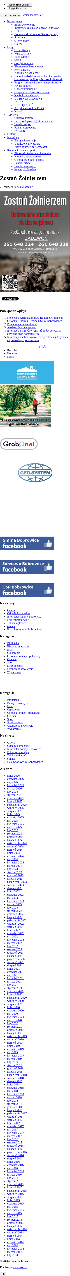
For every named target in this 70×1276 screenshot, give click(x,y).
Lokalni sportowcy (25, 166)
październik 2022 (17, 920)
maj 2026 (12, 782)
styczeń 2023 (14, 910)
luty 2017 (12, 1139)
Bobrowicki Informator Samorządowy (36, 34)
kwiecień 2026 (15, 785)
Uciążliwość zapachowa (28, 98)
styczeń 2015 (14, 1219)
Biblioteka (13, 643)
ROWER (19, 130)
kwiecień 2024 (15, 862)
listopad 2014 (14, 1226)
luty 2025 (12, 830)
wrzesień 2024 (15, 846)
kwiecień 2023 (15, 901)
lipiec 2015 (13, 1200)
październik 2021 (17, 959)
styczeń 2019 (14, 1065)
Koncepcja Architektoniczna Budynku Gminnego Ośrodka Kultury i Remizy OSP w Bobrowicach (35, 319)
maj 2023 (12, 897)
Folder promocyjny (25, 127)
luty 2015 (12, 1216)
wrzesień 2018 (15, 1078)
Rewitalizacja (22, 69)
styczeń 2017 (14, 1142)
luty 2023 (12, 907)
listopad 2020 (14, 994)
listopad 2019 (14, 1033)
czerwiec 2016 (15, 1164)
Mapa (10, 356)
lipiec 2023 (13, 891)
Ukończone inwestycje (27, 143)
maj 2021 (12, 975)
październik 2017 (17, 1113)
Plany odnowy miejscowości (30, 146)
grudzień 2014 (15, 1222)
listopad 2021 (14, 955)
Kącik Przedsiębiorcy (26, 95)
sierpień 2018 (14, 1081)
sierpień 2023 (14, 888)
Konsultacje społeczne (27, 72)
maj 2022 (12, 936)
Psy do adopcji (22, 85)
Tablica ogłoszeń (16, 623)
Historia (18, 31)
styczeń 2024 (14, 872)
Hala (10, 649)
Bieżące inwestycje (25, 140)
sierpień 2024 (14, 849)
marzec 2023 (14, 904)
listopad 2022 (14, 917)
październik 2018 (17, 1074)
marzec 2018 (14, 1097)
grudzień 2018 (15, 1068)
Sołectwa (19, 37)
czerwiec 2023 (15, 894)
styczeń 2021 (14, 987)
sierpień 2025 (14, 811)
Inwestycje (13, 137)
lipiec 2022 (13, 930)
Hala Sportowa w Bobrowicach (25, 629)
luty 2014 (12, 1255)
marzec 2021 (14, 981)
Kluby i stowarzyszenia (27, 156)
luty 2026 (12, 791)
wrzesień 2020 (15, 1000)
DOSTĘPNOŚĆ (23, 105)
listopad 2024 (14, 839)
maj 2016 (12, 1168)
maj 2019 (12, 1052)
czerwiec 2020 (15, 1010)
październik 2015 (17, 1190)
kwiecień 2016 (15, 1171)
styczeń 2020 (14, 1026)
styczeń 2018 (14, 1103)
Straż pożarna (15, 665)
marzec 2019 (14, 1058)
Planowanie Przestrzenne (28, 66)
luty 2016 (12, 1177)
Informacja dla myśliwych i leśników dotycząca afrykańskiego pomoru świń (34, 332)
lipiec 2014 (13, 1238)
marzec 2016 (14, 1174)
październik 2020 (17, 997)
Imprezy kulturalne (25, 169)
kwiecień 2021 (15, 978)
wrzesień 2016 (15, 1155)
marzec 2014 (14, 1251)
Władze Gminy (23, 53)
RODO (18, 101)
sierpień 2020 (14, 1004)
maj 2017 (12, 1129)
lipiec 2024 (13, 852)
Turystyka (12, 114)
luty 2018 (12, 1100)
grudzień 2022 (15, 913)
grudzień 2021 (15, 952)
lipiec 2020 (13, 1007)
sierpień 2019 (14, 1042)
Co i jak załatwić (23, 63)
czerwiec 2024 (15, 856)
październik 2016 (17, 1152)
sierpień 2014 (14, 1235)
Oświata (12, 659)
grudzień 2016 (15, 1145)
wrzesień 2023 (15, 885)
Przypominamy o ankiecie (22, 324)
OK (3, 1274)
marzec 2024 (14, 865)
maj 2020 (12, 1013)
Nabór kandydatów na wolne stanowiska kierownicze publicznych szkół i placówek (38, 78)
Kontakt (19, 111)
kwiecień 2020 (15, 1016)
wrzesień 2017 (15, 1116)
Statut (17, 59)
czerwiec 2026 (15, 778)
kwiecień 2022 (15, 939)
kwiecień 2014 (15, 1248)
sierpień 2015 (14, 1197)
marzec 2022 (14, 942)
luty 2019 (12, 1061)
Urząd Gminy (22, 50)
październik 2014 (17, 1229)
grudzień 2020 (15, 991)
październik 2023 (17, 881)
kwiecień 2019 (15, 1055)
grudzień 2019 (15, 1029)
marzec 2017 (14, 1135)
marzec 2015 (14, 1213)
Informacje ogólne (24, 24)
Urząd (10, 47)
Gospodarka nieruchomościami (32, 92)
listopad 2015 (14, 1187)
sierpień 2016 (14, 1158)
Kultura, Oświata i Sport (21, 150)
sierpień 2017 (14, 1119)
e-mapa (11, 626)
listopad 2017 (14, 1110)
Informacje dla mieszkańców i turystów (36, 27)
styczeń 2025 (14, 833)
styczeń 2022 (14, 949)
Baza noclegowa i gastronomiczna (33, 121)
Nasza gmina (14, 21)
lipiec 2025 (13, 814)
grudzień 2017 (15, 1107)
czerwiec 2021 (15, 971)
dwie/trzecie (20, 1267)
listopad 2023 (14, 878)
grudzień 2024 (15, 836)
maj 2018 (12, 1090)
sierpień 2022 (14, 926)
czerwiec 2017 (15, 1126)
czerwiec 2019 (15, 1049)
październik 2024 (17, 843)
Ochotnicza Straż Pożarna (29, 159)
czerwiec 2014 (15, 1242)
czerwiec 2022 (15, 933)
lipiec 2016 (13, 1161)
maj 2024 (12, 859)
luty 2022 (12, 946)
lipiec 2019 (13, 1045)
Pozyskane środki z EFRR (29, 108)
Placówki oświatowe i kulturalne (32, 153)
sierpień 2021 (14, 965)
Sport (10, 662)
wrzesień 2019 (15, 1039)
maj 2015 (12, 1206)
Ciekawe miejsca (24, 117)
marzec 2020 (14, 1020)
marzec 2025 (14, 827)
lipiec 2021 (13, 968)
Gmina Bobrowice (32, 14)
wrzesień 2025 (15, 807)
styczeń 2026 (14, 794)
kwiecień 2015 (15, 1209)
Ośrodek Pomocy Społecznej (23, 656)
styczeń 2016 (14, 1181)
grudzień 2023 (15, 875)
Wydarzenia (14, 672)
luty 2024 (12, 868)
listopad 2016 (14, 1148)
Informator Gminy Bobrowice (24, 616)
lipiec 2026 (13, 775)
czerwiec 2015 (15, 1203)
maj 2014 (12, 1245)
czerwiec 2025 (15, 817)
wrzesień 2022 (15, 923)
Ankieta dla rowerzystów (21, 327)
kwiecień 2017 (15, 1132)
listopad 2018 (14, 1071)
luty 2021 (12, 984)
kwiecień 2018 (15, 1094)
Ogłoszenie (26, 186)
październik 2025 (17, 804)
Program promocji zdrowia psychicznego (37, 82)
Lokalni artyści (22, 124)
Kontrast (12, 353)
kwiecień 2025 (15, 823)
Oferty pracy (21, 40)
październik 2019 (17, 1036)
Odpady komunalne (25, 88)
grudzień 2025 (15, 798)
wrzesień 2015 (15, 1193)
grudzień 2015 (15, 1184)
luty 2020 (12, 1023)
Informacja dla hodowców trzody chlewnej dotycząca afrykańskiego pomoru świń (37, 338)
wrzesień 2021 (15, 962)
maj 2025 (12, 820)
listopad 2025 (14, 801)
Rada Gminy (21, 56)
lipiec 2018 (13, 1084)
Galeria (18, 43)
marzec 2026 (14, 788)
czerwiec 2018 (15, 1087)
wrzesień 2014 (15, 1232)
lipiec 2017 (13, 1123)
